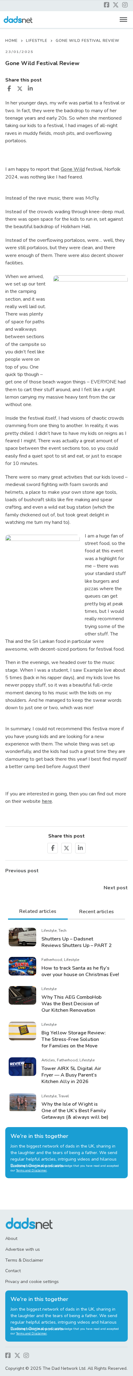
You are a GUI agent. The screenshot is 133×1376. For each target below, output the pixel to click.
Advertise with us (22, 1249)
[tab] (38, 912)
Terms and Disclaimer (31, 1170)
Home (11, 40)
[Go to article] (22, 936)
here (47, 801)
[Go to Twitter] (116, 5)
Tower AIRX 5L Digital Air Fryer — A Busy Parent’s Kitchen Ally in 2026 (71, 1075)
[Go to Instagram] (125, 5)
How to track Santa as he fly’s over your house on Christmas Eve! (80, 971)
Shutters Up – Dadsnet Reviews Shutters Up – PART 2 (76, 942)
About (11, 1238)
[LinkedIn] (30, 88)
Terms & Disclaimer (24, 1260)
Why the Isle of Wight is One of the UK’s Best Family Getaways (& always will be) (74, 1111)
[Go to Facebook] (106, 5)
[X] (20, 88)
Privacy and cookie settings (32, 1282)
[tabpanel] (66, 1023)
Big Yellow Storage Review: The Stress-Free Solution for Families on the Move (73, 1039)
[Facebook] (9, 88)
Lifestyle (36, 40)
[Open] (123, 19)
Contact (13, 1271)
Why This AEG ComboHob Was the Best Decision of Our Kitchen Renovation (71, 1004)
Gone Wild (73, 169)
